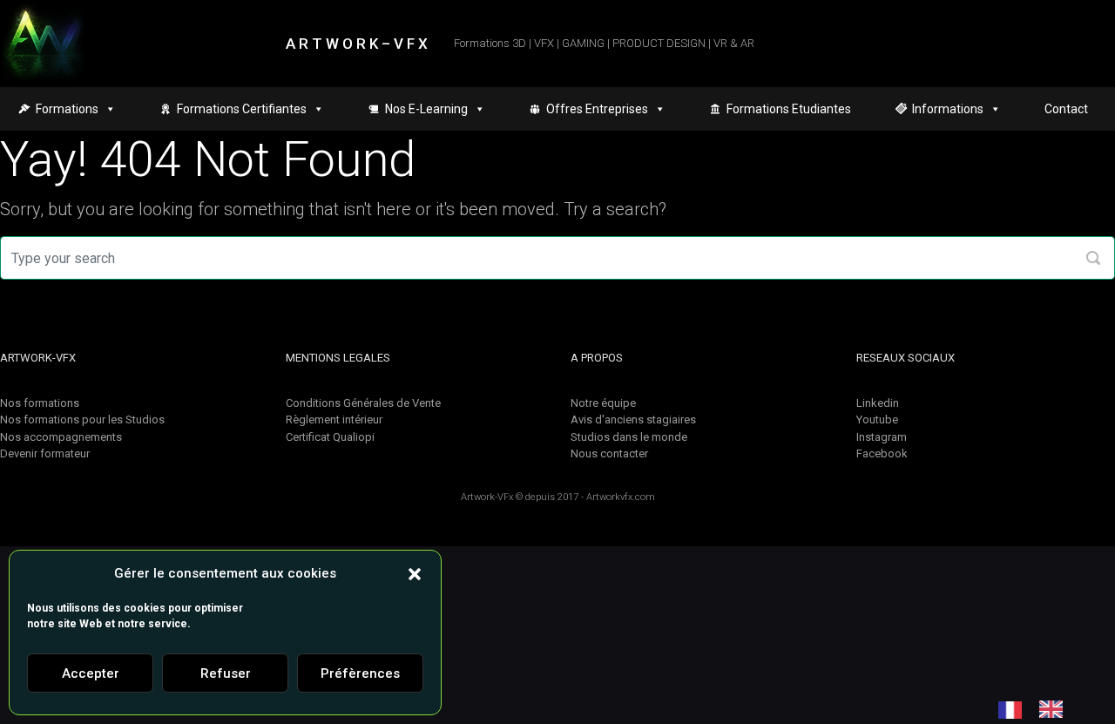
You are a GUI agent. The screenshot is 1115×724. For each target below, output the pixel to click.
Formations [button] (67, 109)
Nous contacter (609, 453)
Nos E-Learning (426, 109)
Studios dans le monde (629, 436)
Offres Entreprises (597, 109)
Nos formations (39, 402)
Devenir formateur (45, 453)
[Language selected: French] (1039, 709)
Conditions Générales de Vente (363, 402)
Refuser (225, 673)
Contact (1066, 109)
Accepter (90, 673)
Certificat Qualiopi (330, 436)
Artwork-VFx (487, 497)
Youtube (877, 419)
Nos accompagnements (61, 436)
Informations (947, 109)
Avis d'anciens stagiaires (633, 419)
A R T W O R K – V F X (357, 43)
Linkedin (877, 402)
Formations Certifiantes (242, 109)
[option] (1055, 709)
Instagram (881, 436)
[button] (414, 573)
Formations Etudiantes (788, 109)
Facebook (882, 453)
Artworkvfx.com (620, 497)
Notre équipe (603, 402)
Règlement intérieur (334, 419)
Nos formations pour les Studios (82, 419)
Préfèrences (360, 673)
